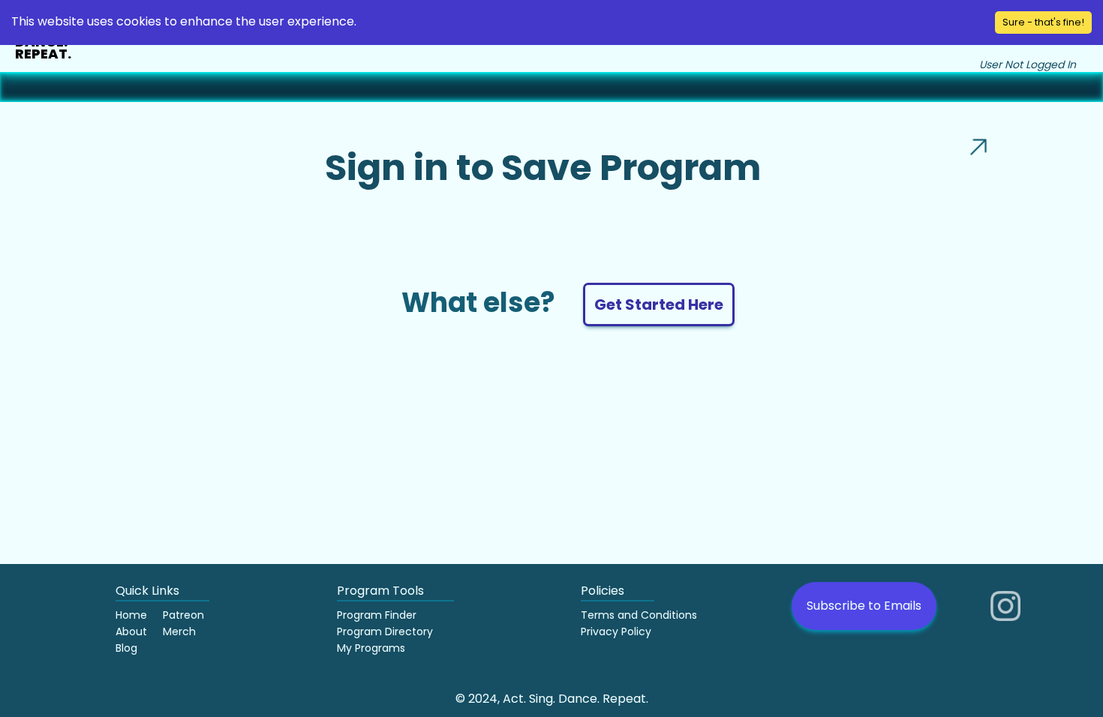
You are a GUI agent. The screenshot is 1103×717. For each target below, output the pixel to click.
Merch (179, 631)
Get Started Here (658, 304)
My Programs (371, 648)
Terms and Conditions (639, 615)
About (131, 631)
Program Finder (376, 615)
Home (131, 615)
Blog (126, 648)
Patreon (183, 615)
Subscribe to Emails (864, 605)
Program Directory (385, 631)
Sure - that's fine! (1043, 22)
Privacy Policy (616, 631)
